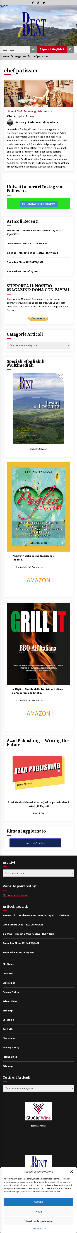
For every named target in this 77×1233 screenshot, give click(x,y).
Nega (38, 1211)
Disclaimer (9, 982)
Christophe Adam (20, 116)
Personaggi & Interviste (38, 111)
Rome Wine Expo (16, 271)
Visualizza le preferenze (38, 1221)
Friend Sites (10, 1001)
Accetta (38, 1201)
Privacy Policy (39, 1228)
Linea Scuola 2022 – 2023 (21, 243)
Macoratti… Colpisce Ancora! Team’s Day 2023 (34, 230)
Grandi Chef (15, 111)
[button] (71, 1171)
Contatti (8, 973)
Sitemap (8, 1010)
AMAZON (38, 580)
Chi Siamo (8, 964)
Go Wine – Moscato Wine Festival (26, 252)
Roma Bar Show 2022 (19, 262)
